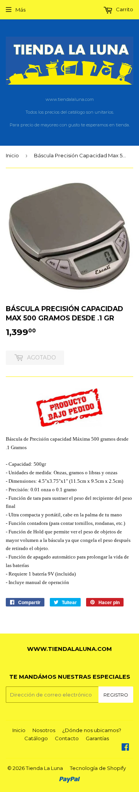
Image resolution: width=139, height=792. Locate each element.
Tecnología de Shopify (98, 768)
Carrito (124, 9)
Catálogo (36, 738)
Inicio (12, 155)
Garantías (97, 738)
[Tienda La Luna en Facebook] (125, 748)
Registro (115, 695)
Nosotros (43, 730)
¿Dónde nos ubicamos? (91, 730)
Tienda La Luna (44, 768)
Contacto (67, 738)
